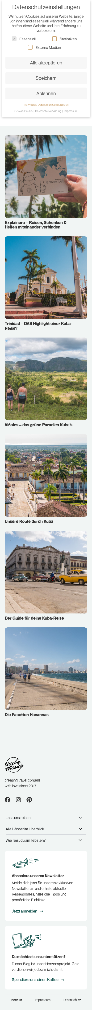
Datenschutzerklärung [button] (48, 111)
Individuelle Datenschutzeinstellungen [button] (46, 104)
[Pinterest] (29, 800)
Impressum (42, 1000)
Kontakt (16, 1000)
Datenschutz (72, 1000)
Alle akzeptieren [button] (46, 63)
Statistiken (68, 39)
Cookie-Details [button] (23, 111)
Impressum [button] (71, 111)
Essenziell (27, 39)
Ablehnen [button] (46, 93)
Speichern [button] (46, 78)
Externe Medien (48, 47)
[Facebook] (7, 800)
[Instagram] (18, 800)
